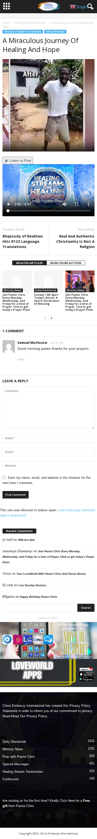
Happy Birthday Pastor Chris (38, 596)
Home (5, 22)
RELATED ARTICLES (29, 263)
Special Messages (15, 764)
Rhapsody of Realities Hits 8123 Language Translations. (22, 241)
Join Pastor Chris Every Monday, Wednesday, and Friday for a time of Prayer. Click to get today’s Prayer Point (16, 302)
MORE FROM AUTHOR (65, 263)
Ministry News (55, 31)
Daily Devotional (45, 290)
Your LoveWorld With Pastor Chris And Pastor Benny (51, 573)
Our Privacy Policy (33, 716)
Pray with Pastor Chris (18, 756)
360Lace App (26, 539)
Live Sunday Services (32, 585)
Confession (10, 779)
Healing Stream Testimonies (30, 22)
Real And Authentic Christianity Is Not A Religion (75, 241)
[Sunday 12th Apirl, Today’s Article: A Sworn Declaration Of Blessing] (48, 281)
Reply (20, 359)
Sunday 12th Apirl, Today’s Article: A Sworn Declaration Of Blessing (46, 299)
